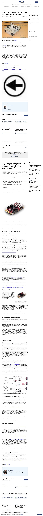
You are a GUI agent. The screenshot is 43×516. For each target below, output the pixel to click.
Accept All (40, 514)
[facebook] (12, 177)
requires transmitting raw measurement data (14, 259)
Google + (3, 70)
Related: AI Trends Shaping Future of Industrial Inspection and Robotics (12, 452)
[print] (27, 177)
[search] (3, 2)
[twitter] (14, 177)
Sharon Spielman (7, 456)
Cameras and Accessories (7, 6)
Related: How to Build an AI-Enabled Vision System (9, 250)
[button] (2, 2)
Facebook (13, 69)
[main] (21, 514)
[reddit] (15, 177)
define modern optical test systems (21, 232)
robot (5, 45)
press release (6, 63)
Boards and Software (36, 6)
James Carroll (3, 16)
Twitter (20, 69)
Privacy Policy (21, 514)
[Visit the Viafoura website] (25, 507)
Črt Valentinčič (10, 462)
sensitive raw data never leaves (14, 356)
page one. (15, 40)
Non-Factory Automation (22, 6)
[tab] (4, 147)
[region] (15, 149)
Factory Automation (15, 6)
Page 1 (3, 71)
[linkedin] (13, 177)
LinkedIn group (6, 69)
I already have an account (14, 156)
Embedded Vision (29, 6)
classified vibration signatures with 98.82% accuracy (16, 399)
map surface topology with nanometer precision (17, 431)
